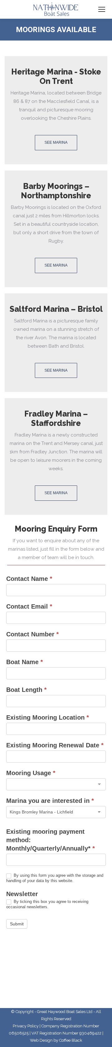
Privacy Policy (26, 1026)
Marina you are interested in (50, 800)
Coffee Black (70, 1040)
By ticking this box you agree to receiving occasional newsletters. (47, 904)
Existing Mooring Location (47, 717)
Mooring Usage (30, 773)
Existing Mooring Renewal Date (55, 745)
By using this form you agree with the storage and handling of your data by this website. (54, 878)
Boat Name (24, 662)
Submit (17, 923)
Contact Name (29, 578)
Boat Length (26, 689)
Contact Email (29, 606)
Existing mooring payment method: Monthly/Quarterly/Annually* (50, 840)
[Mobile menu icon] (102, 9)
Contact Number (32, 634)
